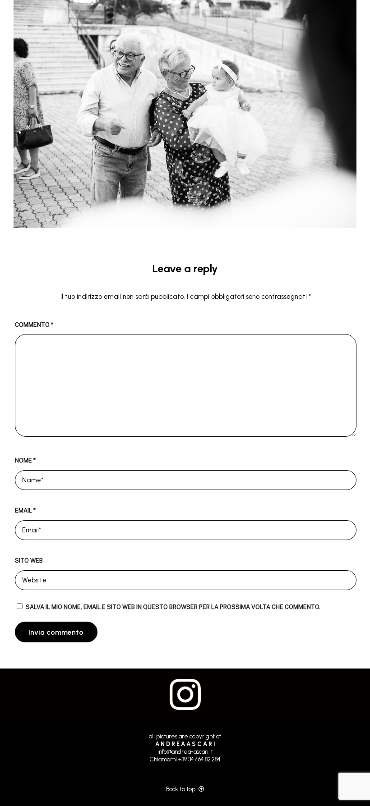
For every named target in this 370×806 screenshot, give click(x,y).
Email (25, 510)
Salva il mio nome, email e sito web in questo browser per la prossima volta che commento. (173, 607)
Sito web (29, 560)
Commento (34, 324)
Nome (25, 460)
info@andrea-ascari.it (185, 751)
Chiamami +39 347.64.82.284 (185, 759)
